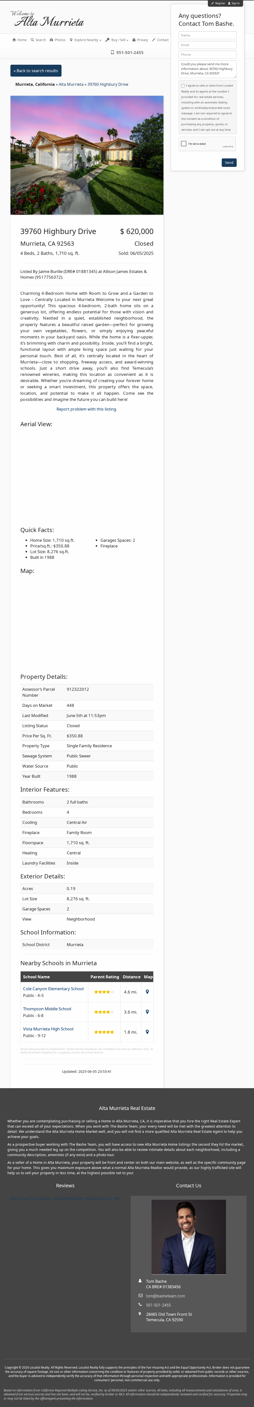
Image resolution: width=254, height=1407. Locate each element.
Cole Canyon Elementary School (53, 988)
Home (22, 40)
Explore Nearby (86, 40)
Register (220, 3)
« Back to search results (36, 70)
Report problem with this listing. (87, 409)
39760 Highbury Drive (108, 84)
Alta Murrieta (72, 84)
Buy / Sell (118, 40)
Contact (162, 40)
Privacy (142, 40)
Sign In (235, 3)
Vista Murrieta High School (48, 1029)
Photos (59, 40)
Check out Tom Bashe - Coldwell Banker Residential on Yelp (65, 1198)
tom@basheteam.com (165, 1296)
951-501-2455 (129, 52)
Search (40, 40)
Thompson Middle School (47, 1009)
